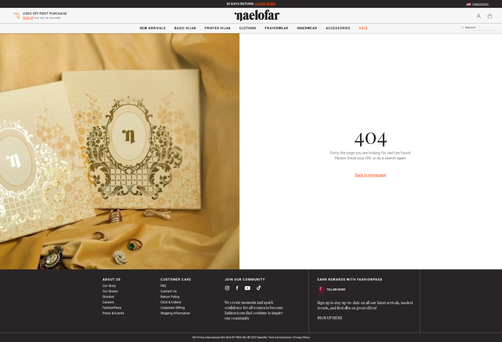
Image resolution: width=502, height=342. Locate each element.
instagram (226, 289)
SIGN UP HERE (330, 317)
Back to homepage (370, 175)
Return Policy (170, 297)
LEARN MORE (265, 4)
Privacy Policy (301, 337)
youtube (246, 289)
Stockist (108, 297)
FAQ (163, 286)
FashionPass (111, 308)
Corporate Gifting (173, 308)
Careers (108, 302)
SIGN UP (28, 18)
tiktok (257, 289)
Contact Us (169, 291)
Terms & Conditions (280, 337)
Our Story (109, 286)
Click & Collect (171, 302)
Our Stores (110, 291)
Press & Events (113, 313)
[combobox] (481, 28)
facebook (236, 289)
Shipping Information (175, 313)
